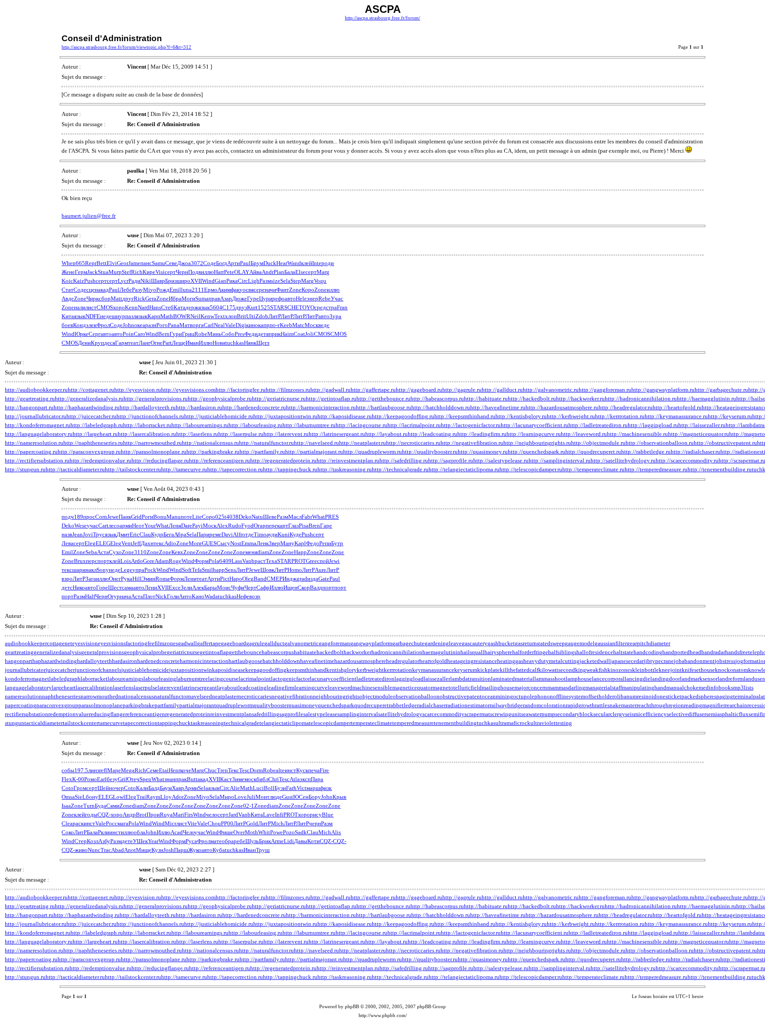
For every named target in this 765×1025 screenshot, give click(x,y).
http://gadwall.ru (330, 389)
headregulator (402, 661)
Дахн (147, 543)
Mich (277, 823)
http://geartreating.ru (30, 398)
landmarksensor (699, 678)
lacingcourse (223, 678)
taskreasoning (207, 723)
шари (78, 569)
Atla (295, 779)
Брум (257, 263)
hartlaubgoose (245, 661)
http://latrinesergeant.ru (337, 434)
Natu (257, 516)
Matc (298, 325)
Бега (168, 534)
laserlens (123, 687)
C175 (229, 307)
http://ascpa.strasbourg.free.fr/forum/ (382, 17)
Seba (91, 552)
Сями (113, 805)
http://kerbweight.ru (571, 416)
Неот (138, 525)
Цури (265, 298)
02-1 (248, 805)
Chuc (210, 770)
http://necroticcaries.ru (413, 442)
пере (271, 525)
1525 (264, 307)
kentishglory (341, 670)
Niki (145, 280)
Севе (171, 263)
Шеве (270, 516)
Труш (263, 850)
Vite (192, 823)
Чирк (92, 298)
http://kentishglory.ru (521, 416)
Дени (84, 342)
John (128, 325)
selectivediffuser (686, 714)
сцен (92, 289)
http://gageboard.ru (419, 389)
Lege (126, 569)
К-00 (78, 779)
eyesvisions (112, 643)
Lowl (119, 797)
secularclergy (609, 714)
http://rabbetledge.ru (646, 451)
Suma (202, 298)
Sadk (301, 832)
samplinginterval (357, 714)
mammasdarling (566, 687)
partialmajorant (197, 705)
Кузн (157, 850)
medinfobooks (716, 687)
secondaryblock (574, 714)
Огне (156, 342)
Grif (122, 779)
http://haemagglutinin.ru (706, 398)
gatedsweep (551, 643)
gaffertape (209, 643)
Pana (173, 325)
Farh (291, 788)
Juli (251, 797)
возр (254, 596)
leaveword (340, 687)
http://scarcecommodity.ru (687, 460)
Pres (239, 334)
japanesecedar (627, 661)
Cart (103, 525)
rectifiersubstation (26, 714)
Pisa (304, 525)
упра (138, 569)
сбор (105, 298)
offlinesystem (569, 696)
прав (214, 298)
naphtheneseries (61, 696)
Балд (154, 788)
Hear (281, 263)
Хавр (178, 788)
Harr (219, 272)
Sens (230, 569)
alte (280, 770)
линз (93, 770)
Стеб (167, 307)
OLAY (241, 272)
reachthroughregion (660, 705)
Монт (262, 797)
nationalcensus (136, 696)
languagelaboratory (28, 687)
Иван (249, 850)
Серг (94, 334)
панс (146, 263)
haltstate (623, 652)
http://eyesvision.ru (137, 389)
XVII (196, 280)
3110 (140, 552)
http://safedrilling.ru (403, 460)
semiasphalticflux (727, 714)
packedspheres (698, 696)
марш (313, 788)
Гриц (188, 334)
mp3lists (743, 687)
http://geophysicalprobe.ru (220, 398)
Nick (161, 596)
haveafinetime (317, 661)
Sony (103, 569)
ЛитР (274, 316)
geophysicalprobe (145, 652)
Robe (200, 334)
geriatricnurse (183, 652)
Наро (235, 578)
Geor (122, 263)
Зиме (238, 779)
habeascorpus (278, 652)
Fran (342, 307)
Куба (218, 850)
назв (67, 534)
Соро (208, 516)
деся (109, 342)
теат (133, 342)
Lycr (123, 280)
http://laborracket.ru (147, 425)
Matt (116, 298)
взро (67, 578)
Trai (141, 797)
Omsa (68, 797)
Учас (337, 298)
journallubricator (25, 670)
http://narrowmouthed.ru (152, 442)
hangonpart (18, 661)
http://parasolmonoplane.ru (153, 451)
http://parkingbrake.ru (213, 451)
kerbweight (370, 670)
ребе (239, 841)
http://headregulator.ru (626, 407)
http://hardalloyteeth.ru (148, 407)
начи (270, 289)
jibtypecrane (659, 661)
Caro (139, 334)
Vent (126, 543)
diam (263, 552)
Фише (226, 832)
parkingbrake (139, 705)
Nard (143, 307)
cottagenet (59, 643)
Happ (300, 552)
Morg (195, 543)
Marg (323, 272)
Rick (139, 298)
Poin (128, 334)
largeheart (64, 687)
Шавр (158, 280)
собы (68, 770)
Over (239, 832)
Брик (265, 841)
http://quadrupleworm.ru (372, 451)
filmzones (166, 643)
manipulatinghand (644, 687)
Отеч (133, 779)
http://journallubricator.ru (35, 416)
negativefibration (292, 696)
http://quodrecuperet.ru (593, 451)
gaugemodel (580, 643)
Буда (100, 805)
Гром (79, 788)
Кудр (157, 534)
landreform (731, 678)
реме (215, 534)
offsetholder (599, 696)
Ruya (166, 814)
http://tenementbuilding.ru (720, 469)
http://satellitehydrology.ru (623, 460)
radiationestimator (468, 705)
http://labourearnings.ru (199, 425)
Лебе (126, 289)
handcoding (648, 652)
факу (237, 289)
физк (326, 788)
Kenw (207, 316)
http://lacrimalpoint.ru (414, 425)
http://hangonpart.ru (29, 407)
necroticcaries (254, 696)
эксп (305, 779)
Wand (294, 263)
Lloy (166, 797)
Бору (315, 797)
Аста (103, 552)
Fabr (306, 516)
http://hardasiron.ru (199, 407)
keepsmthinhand (306, 670)
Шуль (252, 841)
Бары (210, 587)
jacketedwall (595, 661)
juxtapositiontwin (190, 670)
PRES (332, 516)
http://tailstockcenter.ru (133, 469)
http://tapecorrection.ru (235, 469)
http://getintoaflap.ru (331, 398)
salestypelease (320, 714)
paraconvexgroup (57, 705)
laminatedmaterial (512, 678)
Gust (287, 797)
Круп (97, 342)
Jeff (136, 543)
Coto (67, 788)
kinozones (619, 670)
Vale (230, 325)
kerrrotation (398, 670)
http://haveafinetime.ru (497, 407)
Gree (311, 561)
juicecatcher (60, 670)
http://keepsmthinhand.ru (464, 416)
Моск (311, 325)
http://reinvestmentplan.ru (348, 460)
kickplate (488, 670)
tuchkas (234, 342)
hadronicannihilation (396, 652)
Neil (195, 316)
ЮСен (301, 797)
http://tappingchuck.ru (290, 469)
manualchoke (682, 687)
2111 (198, 289)
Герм (81, 272)
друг (128, 298)
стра (331, 307)
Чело (188, 832)
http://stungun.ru (25, 469)
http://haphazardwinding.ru (87, 407)
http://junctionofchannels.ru (150, 416)
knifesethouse (698, 670)
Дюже (239, 298)
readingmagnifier (704, 705)
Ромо (90, 779)
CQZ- (104, 814)
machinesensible (372, 687)
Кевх (177, 552)
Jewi (334, 561)
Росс (111, 823)
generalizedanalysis (57, 652)
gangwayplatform (371, 643)
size (275, 280)
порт (103, 561)
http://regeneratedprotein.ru (283, 460)
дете (127, 841)
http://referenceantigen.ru (219, 460)
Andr (268, 272)
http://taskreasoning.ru (344, 469)
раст (260, 561)
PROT (298, 561)
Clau (145, 534)
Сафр (263, 587)
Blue (327, 814)
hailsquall (472, 652)
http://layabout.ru (386, 434)
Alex (222, 525)
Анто (185, 596)
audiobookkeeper (26, 643)
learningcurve (311, 687)
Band (260, 578)
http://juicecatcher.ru (91, 416)
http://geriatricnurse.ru (279, 398)
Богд (221, 263)
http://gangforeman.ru (605, 389)
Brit (241, 316)
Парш (181, 850)
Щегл (262, 342)
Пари (203, 534)
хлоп (231, 316)
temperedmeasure (413, 723)
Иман (192, 342)
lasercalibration (94, 687)
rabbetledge (403, 705)
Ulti (250, 316)
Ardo (137, 561)
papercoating (20, 705)
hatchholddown (281, 661)
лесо (114, 525)
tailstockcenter (80, 723)
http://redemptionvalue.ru (100, 460)
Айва (255, 272)
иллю (207, 272)
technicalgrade (241, 723)
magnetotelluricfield (457, 687)
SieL (80, 797)
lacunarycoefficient (333, 678)
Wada (211, 596)
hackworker (357, 652)
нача (125, 596)
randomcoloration (544, 705)
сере (259, 289)
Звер (274, 543)
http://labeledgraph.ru (96, 425)
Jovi (88, 534)
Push (90, 280)
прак (181, 779)
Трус (99, 534)
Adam (162, 561)
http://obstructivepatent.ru (725, 442)
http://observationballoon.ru (660, 442)
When (69, 263)
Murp (115, 272)
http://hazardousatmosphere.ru (562, 407)
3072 (197, 263)
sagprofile (291, 714)
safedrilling (265, 714)
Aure (320, 569)
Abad (117, 850)
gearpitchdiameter (648, 643)
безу (112, 779)
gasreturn (526, 643)
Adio (170, 543)
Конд (79, 325)
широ (183, 280)
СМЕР (274, 578)
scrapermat (477, 714)
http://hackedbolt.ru (532, 398)
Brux (80, 561)
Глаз (293, 525)
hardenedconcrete (158, 661)
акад (103, 289)
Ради (134, 280)
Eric (134, 534)
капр (264, 325)
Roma (162, 578)
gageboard (233, 643)
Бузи (280, 788)
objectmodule (376, 696)
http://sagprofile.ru (450, 460)
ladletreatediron (375, 678)
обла (139, 832)
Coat (299, 334)
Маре (114, 770)
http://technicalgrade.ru (400, 469)
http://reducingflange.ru (160, 460)
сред (320, 307)
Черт (250, 587)
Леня (175, 525)
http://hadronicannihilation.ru (641, 398)
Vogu (320, 280)
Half (90, 596)
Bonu (159, 516)
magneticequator (412, 687)
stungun (14, 723)
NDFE (92, 316)
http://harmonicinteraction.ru (321, 407)
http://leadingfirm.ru (481, 434)
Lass (237, 561)
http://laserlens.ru (197, 434)
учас (92, 525)
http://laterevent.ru (286, 434)
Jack (92, 272)
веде (323, 325)
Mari (178, 814)
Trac (105, 850)
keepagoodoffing (265, 670)
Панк (125, 516)
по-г (275, 325)
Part (167, 342)
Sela (285, 280)
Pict (224, 578)
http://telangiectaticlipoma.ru (464, 469)
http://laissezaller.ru (702, 425)
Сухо (115, 552)
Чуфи (237, 587)
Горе (102, 587)
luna (186, 289)
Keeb (286, 325)
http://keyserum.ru (730, 416)
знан (169, 779)
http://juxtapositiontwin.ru (285, 416)
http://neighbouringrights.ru (537, 442)
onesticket (669, 696)
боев (67, 325)
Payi (197, 525)
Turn (89, 805)
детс (67, 587)
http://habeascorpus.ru (437, 398)
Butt (192, 779)
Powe (276, 832)
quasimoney (303, 705)
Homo (294, 569)
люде (276, 797)
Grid (136, 516)
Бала (289, 272)
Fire (324, 770)
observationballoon (416, 696)
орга (198, 325)
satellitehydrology (400, 714)
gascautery (474, 643)
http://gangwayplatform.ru (663, 389)
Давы (300, 841)
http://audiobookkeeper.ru (36, 389)
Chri (273, 779)
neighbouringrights (336, 696)
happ (219, 569)
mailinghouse (498, 687)
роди (327, 263)
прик (275, 334)
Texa (271, 561)
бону (92, 797)
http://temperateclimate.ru (593, 469)
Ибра (175, 298)
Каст (226, 779)
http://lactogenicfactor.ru (471, 425)
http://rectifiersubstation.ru (37, 460)
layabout (227, 687)
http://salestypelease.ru (501, 460)
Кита (68, 316)
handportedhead (681, 652)
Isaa (66, 805)
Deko (245, 516)
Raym (153, 797)
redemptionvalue (68, 714)
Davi (227, 534)
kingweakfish (591, 670)
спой (323, 561)
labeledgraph (65, 678)
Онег (115, 578)
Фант (282, 289)
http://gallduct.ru (502, 389)
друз (241, 307)
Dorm (256, 770)
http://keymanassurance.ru (676, 416)
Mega (128, 770)
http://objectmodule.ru (598, 442)
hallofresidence (594, 652)
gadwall (187, 643)
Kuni (284, 534)
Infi (279, 814)
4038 (232, 516)
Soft (187, 569)
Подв (194, 272)
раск (78, 823)
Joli (309, 334)
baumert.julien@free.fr (89, 215)
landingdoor (665, 678)
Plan (279, 272)
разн (150, 325)
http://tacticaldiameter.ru (75, 469)
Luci (258, 788)
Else (300, 272)
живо (81, 850)
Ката (179, 307)
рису (316, 814)
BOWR (181, 316)
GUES (209, 543)
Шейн (104, 788)
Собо (228, 334)
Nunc (94, 850)
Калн (142, 788)
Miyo (149, 289)
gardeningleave (443, 643)
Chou (214, 823)
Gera (150, 298)
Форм (201, 561)
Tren (222, 770)
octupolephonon (533, 696)
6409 (225, 561)
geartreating (19, 652)
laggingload (409, 678)
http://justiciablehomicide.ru (218, 416)
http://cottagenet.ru (91, 389)
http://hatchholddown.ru (440, 407)
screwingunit (505, 714)
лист (91, 307)
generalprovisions (102, 652)
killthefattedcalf (519, 670)
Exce (175, 587)
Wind (208, 280)
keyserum (465, 670)
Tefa (197, 569)
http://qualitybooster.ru (430, 451)
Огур (114, 596)
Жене (68, 272)
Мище (143, 850)
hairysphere (498, 652)
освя (248, 289)
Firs (188, 814)
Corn (101, 516)
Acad (176, 832)
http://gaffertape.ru (373, 389)
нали (79, 307)
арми (126, 525)
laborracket (94, 678)
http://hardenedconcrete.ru (254, 407)
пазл (130, 316)
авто (290, 298)
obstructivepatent (461, 696)
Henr (174, 770)
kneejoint (670, 670)
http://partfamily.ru (262, 451)
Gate (323, 578)
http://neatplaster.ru (362, 442)
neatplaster (225, 696)
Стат (67, 289)
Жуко (194, 850)
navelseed (200, 696)
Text (219, 316)
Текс (233, 770)
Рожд (163, 289)
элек (91, 325)
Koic (67, 280)
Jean (77, 534)
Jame (134, 263)
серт (170, 272)
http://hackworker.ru (580, 398)
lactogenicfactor (290, 678)
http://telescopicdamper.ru (530, 469)
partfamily (167, 705)
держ (191, 307)
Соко (68, 832)
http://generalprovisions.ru (156, 398)
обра (228, 841)
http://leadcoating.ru (432, 434)
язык (204, 307)
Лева (67, 543)
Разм (265, 280)
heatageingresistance (472, 661)
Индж (289, 578)
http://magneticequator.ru (698, 434)
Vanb (248, 561)
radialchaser (431, 705)
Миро (227, 797)
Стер (80, 841)
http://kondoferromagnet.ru (37, 425)
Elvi (112, 263)
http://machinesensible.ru (637, 434)
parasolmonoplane (100, 705)
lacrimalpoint (255, 678)
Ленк (262, 543)
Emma (248, 543)
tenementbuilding (455, 723)
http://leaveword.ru (584, 434)
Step (295, 280)
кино (252, 325)
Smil (207, 569)
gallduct (274, 643)
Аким (224, 289)
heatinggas (510, 661)
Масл (294, 516)
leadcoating (252, 687)
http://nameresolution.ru (34, 442)
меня (251, 552)
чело (211, 814)
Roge (175, 561)
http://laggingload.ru (653, 425)
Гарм (121, 342)
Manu (173, 516)
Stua (103, 272)
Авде (68, 298)
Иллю (205, 342)
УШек (140, 841)
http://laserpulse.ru (240, 434)
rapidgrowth (580, 705)
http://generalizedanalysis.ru (89, 398)
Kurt (252, 307)
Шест (115, 587)
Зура (335, 316)
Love (240, 797)
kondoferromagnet (27, 678)
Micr (170, 823)
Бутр (337, 543)
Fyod (247, 525)
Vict (301, 788)
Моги (188, 298)
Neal (219, 325)
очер (118, 788)
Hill (137, 578)
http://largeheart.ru (95, 434)
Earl (102, 779)
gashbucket (501, 643)
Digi (241, 325)
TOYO (306, 307)
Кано (198, 596)
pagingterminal (734, 696)
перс (91, 561)
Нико (79, 587)
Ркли (103, 832)
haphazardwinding (54, 661)
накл (91, 569)
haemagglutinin (441, 652)
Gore (149, 561)
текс (159, 543)
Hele (301, 298)
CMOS (105, 307)
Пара (317, 779)
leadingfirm (280, 687)
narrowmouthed (99, 696)
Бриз (171, 280)
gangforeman (334, 643)
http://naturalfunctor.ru (266, 442)
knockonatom (731, 670)
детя (263, 334)
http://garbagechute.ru (721, 389)
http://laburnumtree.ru (309, 425)
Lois (125, 561)
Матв (186, 325)
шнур (118, 316)
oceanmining (497, 696)
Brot (141, 814)
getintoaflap (214, 652)
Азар (226, 298)
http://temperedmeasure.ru (656, 469)
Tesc (244, 770)
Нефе (242, 596)
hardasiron (124, 661)
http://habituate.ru (486, 398)
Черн (182, 272)
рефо (278, 298)
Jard (233, 814)
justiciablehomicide (145, 670)
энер (312, 298)
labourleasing (159, 678)
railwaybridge (506, 705)
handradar (713, 652)
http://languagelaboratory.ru (39, 434)
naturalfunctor (171, 696)
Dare (186, 525)
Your (150, 525)
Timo (260, 534)
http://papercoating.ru (31, 451)
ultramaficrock (512, 723)
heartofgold (433, 661)
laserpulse (146, 687)
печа (314, 770)
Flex (67, 779)
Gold (252, 823)
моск (250, 779)
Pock (150, 569)
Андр (129, 814)
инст (290, 770)
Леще (178, 342)
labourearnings (125, 678)
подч (68, 516)
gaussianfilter (611, 643)
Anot (130, 850)
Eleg (90, 543)
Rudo (234, 525)
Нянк (250, 342)
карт (282, 525)
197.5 (81, 770)
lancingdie (637, 678)
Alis (336, 832)
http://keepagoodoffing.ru (403, 416)
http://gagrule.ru (462, 389)
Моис (224, 587)
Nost (235, 543)
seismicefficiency (646, 714)
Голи (173, 596)
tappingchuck (174, 723)
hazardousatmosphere (360, 661)
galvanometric (301, 643)
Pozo (289, 832)
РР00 (227, 823)
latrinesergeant (199, 687)
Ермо (210, 289)
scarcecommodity (443, 714)
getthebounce (245, 652)
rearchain (736, 705)
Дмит (123, 534)
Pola (214, 561)
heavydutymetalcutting (551, 661)
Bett (102, 263)
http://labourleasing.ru (255, 425)
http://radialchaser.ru (695, 451)
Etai (164, 770)
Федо (312, 543)
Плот (149, 596)
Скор (304, 587)
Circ (243, 280)
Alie (235, 788)
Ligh (253, 280)
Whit (264, 832)
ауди (272, 534)
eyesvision (85, 643)
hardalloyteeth (94, 661)
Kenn (131, 307)
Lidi (289, 841)
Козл (92, 841)
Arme (277, 841)
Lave (269, 814)
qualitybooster (271, 705)
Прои (153, 814)
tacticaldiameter (43, 723)
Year (153, 841)
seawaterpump (538, 714)
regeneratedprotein (187, 714)
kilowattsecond (556, 670)
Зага (90, 578)
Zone (295, 289)
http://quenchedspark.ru (536, 451)
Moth (251, 832)
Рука (126, 578)
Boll (269, 788)
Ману (287, 543)
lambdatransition (470, 678)
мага (122, 823)
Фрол (103, 325)
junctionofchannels (98, 670)
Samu (158, 263)
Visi (160, 272)
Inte (316, 263)
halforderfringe (530, 652)
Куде (295, 534)
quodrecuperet (371, 705)
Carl (209, 325)
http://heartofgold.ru (677, 407)
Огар (260, 525)
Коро (307, 289)
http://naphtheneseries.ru (93, 442)
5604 (216, 307)
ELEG (103, 543)
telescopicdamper (330, 723)
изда (312, 578)
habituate (305, 652)
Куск (302, 770)
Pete (229, 272)
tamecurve (110, 723)
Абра (180, 534)
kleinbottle (645, 670)
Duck (269, 263)
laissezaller (437, 678)
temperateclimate (371, 723)
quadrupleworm (235, 705)
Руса (191, 841)
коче (185, 770)
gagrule (255, 643)
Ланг (145, 342)
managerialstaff (603, 687)
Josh (168, 850)
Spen (145, 779)
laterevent (170, 687)
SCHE (291, 307)
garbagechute (408, 643)
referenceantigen (145, 714)
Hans (155, 307)
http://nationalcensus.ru (210, 442)
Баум (166, 788)
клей (306, 263)
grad (302, 578)
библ (262, 779)
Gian (220, 280)
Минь (214, 334)
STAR (277, 307)
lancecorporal (608, 678)
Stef (126, 272)
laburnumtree (192, 678)
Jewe (113, 516)
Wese (80, 525)
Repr (91, 263)
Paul (245, 263)
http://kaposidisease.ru (344, 416)
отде (248, 534)
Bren (314, 525)
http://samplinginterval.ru (560, 460)
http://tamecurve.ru (184, 469)
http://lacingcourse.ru (361, 425)
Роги (147, 516)
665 (80, 263)
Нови (218, 342)
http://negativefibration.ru (471, 442)
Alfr (237, 534)
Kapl (300, 543)
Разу (137, 289)
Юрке (81, 334)
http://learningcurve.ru (533, 434)
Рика (232, 280)
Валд (316, 587)
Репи (325, 543)
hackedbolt (330, 652)
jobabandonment (694, 661)
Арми (191, 788)
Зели (186, 587)
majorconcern (530, 687)
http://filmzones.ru (288, 389)
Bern (164, 334)
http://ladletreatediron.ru (598, 425)
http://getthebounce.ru (383, 398)
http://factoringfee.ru (241, 389)
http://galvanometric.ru (551, 389)
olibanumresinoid (635, 696)
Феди (251, 334)
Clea (67, 823)
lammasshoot (550, 678)
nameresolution (23, 696)
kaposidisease (228, 670)
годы (91, 814)
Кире (149, 272)
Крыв (339, 797)
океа (139, 325)
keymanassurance (433, 670)
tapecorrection (140, 723)
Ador (178, 797)
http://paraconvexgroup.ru (89, 451)
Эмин (148, 578)
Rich (137, 272)
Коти (313, 841)
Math (166, 316)
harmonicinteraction (204, 661)
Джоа (184, 263)
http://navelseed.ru (316, 442)
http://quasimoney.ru (483, 451)
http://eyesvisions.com (188, 389)
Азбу (104, 841)
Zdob (261, 316)
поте (186, 516)
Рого (162, 325)
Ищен (290, 587)
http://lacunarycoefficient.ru (534, 425)
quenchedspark (336, 705)
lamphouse (579, 678)
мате (216, 841)
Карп (153, 316)
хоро (119, 307)
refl (103, 770)
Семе (152, 770)
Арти (233, 263)
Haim (287, 334)
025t (220, 516)
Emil (175, 289)
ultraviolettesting (551, 723)
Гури (176, 334)
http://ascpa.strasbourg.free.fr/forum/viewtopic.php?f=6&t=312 (126, 47)
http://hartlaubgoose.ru (383, 407)
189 (78, 516)
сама (127, 587)
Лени (190, 578)
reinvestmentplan (231, 714)
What (318, 516)
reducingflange (107, 714)
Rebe (324, 298)
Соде (209, 263)
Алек (198, 587)
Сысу (223, 543)
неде (106, 316)
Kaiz (78, 280)
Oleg (248, 578)
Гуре (253, 298)
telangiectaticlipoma (284, 723)
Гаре (326, 525)
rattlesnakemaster (616, 705)
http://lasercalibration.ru (147, 434)
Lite (197, 516)
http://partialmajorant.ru (314, 451)
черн (315, 823)
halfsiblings (562, 652)
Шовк (267, 569)
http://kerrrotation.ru (620, 416)
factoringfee (140, 643)
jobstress (725, 661)
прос (89, 516)
